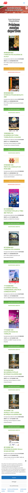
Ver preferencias (14, 485)
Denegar (14, 481)
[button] (26, 461)
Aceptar (14, 477)
